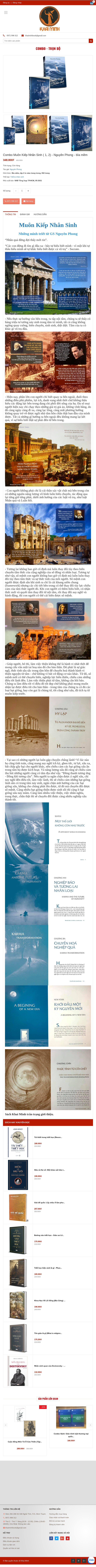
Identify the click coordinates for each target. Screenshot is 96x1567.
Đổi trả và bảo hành (57, 1521)
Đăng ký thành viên (56, 1524)
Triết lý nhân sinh (17, 177)
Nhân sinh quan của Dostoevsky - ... (49, 1366)
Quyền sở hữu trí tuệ (11, 1548)
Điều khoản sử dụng (11, 1538)
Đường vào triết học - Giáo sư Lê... (49, 1235)
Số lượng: (7, 191)
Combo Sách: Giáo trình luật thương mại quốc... (25, 1435)
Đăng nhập (17, 3)
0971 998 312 (12, 201)
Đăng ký (6, 3)
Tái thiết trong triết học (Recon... (48, 1137)
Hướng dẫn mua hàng (58, 1514)
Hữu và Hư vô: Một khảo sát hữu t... (49, 1170)
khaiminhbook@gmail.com (35, 36)
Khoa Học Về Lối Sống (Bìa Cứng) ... (49, 1301)
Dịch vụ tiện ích (9, 1545)
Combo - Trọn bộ (48, 48)
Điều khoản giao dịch (11, 1541)
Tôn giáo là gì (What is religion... (48, 1333)
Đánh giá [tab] (25, 214)
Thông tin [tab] (10, 214)
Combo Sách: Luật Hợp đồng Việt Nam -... (71, 1439)
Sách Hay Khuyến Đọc (17, 1122)
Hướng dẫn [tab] (40, 214)
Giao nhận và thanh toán (59, 1517)
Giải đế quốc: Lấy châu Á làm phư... (49, 1203)
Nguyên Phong (16, 169)
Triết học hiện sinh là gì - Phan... (48, 1268)
